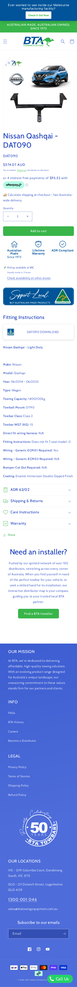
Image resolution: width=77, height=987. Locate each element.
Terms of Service (19, 776)
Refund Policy (17, 795)
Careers (13, 731)
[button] (5, 41)
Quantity (8, 208)
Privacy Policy (17, 767)
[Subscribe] (64, 934)
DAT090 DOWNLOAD (43, 332)
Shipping (21, 170)
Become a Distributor (22, 740)
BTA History (16, 722)
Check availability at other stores (29, 278)
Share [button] (11, 535)
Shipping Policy (18, 785)
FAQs (11, 713)
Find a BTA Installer (38, 614)
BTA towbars (30, 980)
